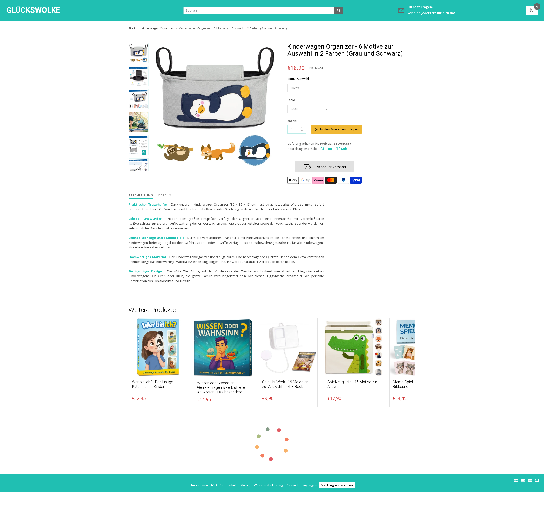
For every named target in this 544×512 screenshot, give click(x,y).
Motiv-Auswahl (298, 78)
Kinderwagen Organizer (157, 28)
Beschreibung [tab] (141, 195)
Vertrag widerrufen (337, 485)
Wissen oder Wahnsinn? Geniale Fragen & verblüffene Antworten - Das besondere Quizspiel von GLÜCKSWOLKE (222, 390)
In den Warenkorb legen (339, 129)
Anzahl (292, 121)
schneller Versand (331, 166)
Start (132, 28)
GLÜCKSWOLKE (33, 10)
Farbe (291, 100)
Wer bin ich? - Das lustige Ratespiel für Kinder (152, 384)
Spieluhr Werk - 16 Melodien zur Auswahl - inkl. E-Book (285, 384)
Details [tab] (164, 195)
